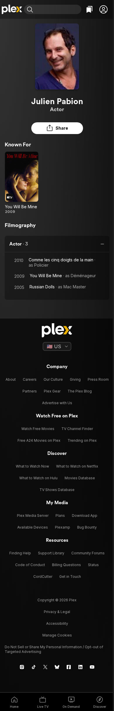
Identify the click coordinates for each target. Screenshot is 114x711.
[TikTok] (33, 667)
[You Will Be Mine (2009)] (21, 183)
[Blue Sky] (57, 667)
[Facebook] (69, 667)
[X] (45, 667)
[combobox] (57, 9)
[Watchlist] (89, 9)
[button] (103, 9)
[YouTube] (92, 667)
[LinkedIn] (80, 667)
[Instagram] (22, 667)
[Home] (12, 9)
